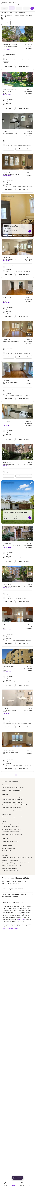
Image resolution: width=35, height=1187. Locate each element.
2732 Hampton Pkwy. (9, 90)
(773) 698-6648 (7, 547)
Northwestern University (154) (10, 870)
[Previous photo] (3, 34)
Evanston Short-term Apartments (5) (12, 817)
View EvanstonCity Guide (10, 928)
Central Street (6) (6, 851)
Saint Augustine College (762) (10, 860)
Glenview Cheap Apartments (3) (11, 824)
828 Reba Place (7, 543)
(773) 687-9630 (7, 94)
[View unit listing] (29, 231)
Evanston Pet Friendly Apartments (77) (12, 810)
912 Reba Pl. (6, 131)
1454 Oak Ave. (7, 462)
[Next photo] (31, 34)
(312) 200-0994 (7, 134)
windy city (21, 919)
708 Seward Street (8, 666)
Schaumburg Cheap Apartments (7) (12, 834)
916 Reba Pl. (6, 257)
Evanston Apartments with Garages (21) (12, 797)
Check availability (24, 66)
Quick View (8, 66)
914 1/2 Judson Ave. (8, 750)
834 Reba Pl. (6, 421)
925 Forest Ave (7, 708)
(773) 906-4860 (7, 49)
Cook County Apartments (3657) (11, 841)
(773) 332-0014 (7, 713)
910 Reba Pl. (6, 172)
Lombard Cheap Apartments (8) (10, 831)
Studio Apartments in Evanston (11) (11, 790)
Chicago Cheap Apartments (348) (11, 829)
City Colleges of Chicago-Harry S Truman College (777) (17, 857)
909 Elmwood (7, 380)
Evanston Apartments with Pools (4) (12, 802)
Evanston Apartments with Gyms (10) (12, 799)
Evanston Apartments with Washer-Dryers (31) (14, 804)
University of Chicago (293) (9, 868)
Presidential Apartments (10, 44)
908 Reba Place (7, 584)
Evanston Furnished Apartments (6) (11, 807)
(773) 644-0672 (7, 671)
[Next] (32, 8)
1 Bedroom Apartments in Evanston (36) (13, 787)
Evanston (10, 12)
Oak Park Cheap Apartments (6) (10, 826)
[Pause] (31, 196)
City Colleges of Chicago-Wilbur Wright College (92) (16, 863)
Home (3, 12)
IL (6, 12)
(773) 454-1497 (6, 754)
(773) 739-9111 (6, 260)
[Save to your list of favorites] (30, 29)
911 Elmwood (7, 298)
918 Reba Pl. (6, 339)
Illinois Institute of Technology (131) (11, 865)
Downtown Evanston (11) (8, 848)
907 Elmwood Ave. (8, 625)
